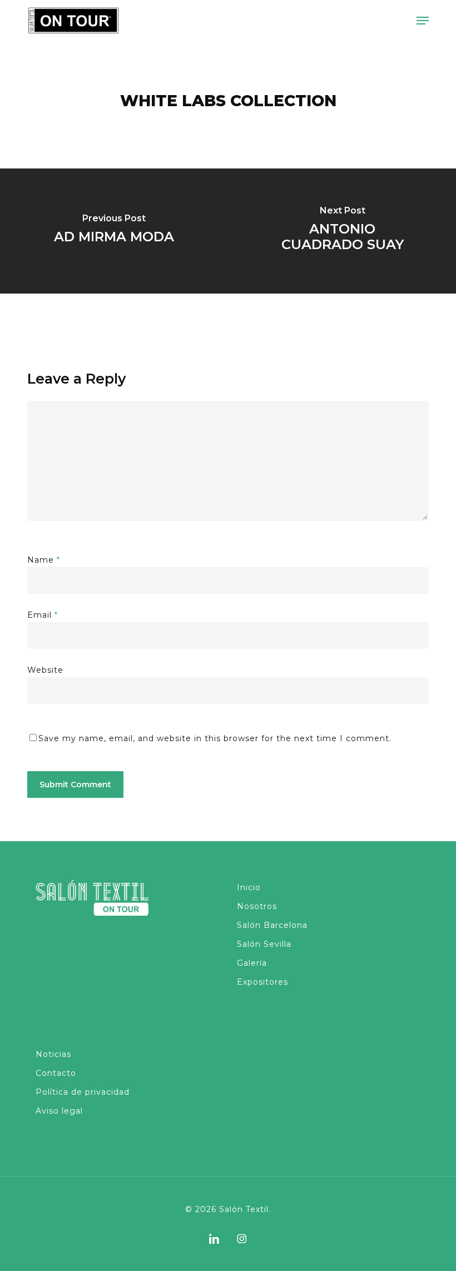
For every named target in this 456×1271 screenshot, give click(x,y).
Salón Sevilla (264, 944)
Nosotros (257, 906)
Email (42, 615)
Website (45, 670)
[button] (423, 20)
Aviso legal (59, 1111)
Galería (252, 963)
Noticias (53, 1054)
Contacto (56, 1073)
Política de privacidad (83, 1092)
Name (43, 560)
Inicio (249, 887)
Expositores (262, 982)
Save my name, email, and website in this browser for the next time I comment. (214, 738)
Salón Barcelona (272, 925)
